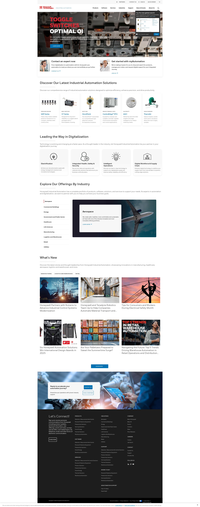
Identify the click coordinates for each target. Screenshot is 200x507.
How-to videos (105, 488)
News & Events (141, 8)
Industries (122, 8)
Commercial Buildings (51, 207)
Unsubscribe (130, 455)
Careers (129, 440)
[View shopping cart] (159, 2)
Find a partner (88, 393)
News (128, 429)
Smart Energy (78, 429)
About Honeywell (131, 419)
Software (104, 8)
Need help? (104, 491)
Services (113, 8)
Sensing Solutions (79, 426)
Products (95, 8)
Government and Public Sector (54, 217)
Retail (46, 242)
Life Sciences (48, 227)
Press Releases (131, 431)
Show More (99, 366)
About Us (152, 8)
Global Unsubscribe (147, 502)
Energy (46, 212)
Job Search (130, 442)
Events (129, 424)
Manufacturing (49, 232)
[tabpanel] (100, 34)
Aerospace (48, 201)
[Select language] (117, 2)
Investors (129, 426)
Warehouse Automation (81, 434)
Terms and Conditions (129, 505)
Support (130, 8)
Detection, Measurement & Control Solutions (86, 460)
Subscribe (52, 439)
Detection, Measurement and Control (84, 419)
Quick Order (152, 2)
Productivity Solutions (80, 424)
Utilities (46, 247)
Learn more (152, 16)
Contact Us (55, 71)
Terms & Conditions (114, 500)
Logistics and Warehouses (53, 237)
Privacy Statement (124, 500)
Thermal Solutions (79, 431)
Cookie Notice (147, 500)
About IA (129, 421)
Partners (122, 2)
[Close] (197, 505)
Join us (114, 73)
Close (156, 34)
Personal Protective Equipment (83, 421)
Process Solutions (79, 465)
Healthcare (47, 222)
